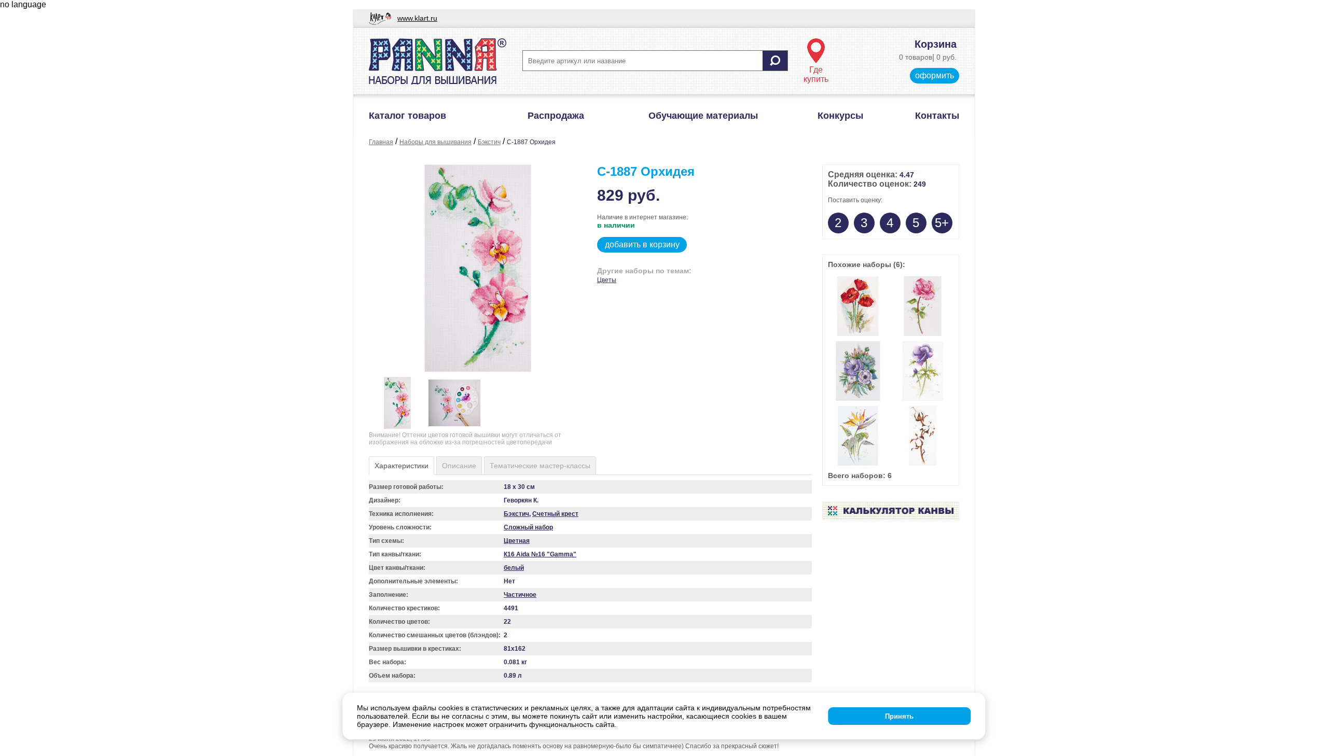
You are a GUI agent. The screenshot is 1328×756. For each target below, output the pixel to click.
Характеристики (401, 465)
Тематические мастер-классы (540, 465)
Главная (381, 142)
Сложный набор (528, 527)
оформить (934, 75)
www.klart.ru (417, 18)
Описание (459, 465)
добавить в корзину (642, 244)
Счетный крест (555, 513)
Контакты (937, 115)
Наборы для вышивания (435, 142)
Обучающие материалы (703, 115)
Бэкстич (489, 142)
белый (514, 567)
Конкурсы (840, 115)
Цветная (517, 540)
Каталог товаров (407, 115)
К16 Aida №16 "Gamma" (540, 554)
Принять (899, 716)
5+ (942, 223)
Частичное (520, 594)
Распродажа (556, 115)
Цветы (606, 280)
